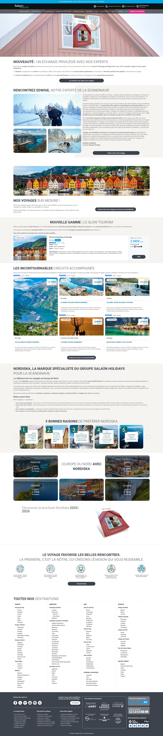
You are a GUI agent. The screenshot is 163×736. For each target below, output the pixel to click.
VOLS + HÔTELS (105, 11)
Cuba (53, 633)
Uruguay (54, 683)
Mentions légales (65, 723)
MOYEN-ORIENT (123, 661)
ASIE (85, 604)
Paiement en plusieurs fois (45, 725)
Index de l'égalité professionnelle (70, 722)
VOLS (96, 11)
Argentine (54, 669)
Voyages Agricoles (19, 725)
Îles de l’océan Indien (124, 648)
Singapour (89, 622)
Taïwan (88, 653)
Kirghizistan (89, 664)
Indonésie (89, 614)
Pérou (53, 681)
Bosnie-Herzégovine (23, 675)
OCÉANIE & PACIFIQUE (91, 672)
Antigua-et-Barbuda (57, 623)
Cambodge (89, 612)
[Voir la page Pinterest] (25, 703)
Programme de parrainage (45, 716)
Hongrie (19, 631)
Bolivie (54, 671)
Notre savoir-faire (21, 397)
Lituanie (19, 668)
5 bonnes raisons (82, 421)
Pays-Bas (20, 655)
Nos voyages (36, 200)
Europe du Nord (20, 640)
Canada (54, 610)
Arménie (88, 658)
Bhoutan (88, 631)
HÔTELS (114, 11)
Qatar (122, 674)
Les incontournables (53, 268)
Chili (53, 675)
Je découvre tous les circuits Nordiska (81, 358)
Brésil (53, 673)
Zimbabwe (124, 627)
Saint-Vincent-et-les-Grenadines (61, 662)
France (19, 614)
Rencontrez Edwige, (61, 90)
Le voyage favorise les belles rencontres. (81, 557)
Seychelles (124, 657)
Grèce (19, 616)
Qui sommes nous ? (19, 714)
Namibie (123, 625)
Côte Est (55, 614)
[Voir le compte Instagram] (35, 703)
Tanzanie (123, 636)
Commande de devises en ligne (46, 723)
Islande (19, 651)
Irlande (19, 648)
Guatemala (55, 643)
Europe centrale (20, 625)
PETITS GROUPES (36, 11)
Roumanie (20, 683)
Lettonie (19, 666)
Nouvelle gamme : (81, 222)
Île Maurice (124, 651)
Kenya (122, 632)
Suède (19, 659)
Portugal (19, 622)
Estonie (19, 664)
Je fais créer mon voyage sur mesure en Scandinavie (115, 209)
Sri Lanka (89, 639)
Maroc (122, 612)
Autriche (19, 629)
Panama (54, 654)
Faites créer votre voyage (116, 153)
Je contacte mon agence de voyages (81, 81)
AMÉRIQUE (52, 604)
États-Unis (55, 612)
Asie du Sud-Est (88, 607)
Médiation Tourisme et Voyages (46, 722)
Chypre (19, 610)
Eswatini (123, 621)
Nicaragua (55, 652)
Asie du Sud (87, 629)
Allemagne (20, 627)
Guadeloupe (55, 641)
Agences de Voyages (20, 720)
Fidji (87, 677)
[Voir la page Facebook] (15, 703)
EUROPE (17, 604)
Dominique (55, 635)
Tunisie (123, 614)
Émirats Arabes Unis (127, 666)
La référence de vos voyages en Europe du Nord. (36, 378)
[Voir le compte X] (20, 703)
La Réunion (124, 653)
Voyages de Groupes (20, 722)
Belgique (20, 642)
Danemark (20, 644)
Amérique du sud (54, 666)
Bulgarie (19, 677)
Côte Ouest (56, 616)
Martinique (55, 650)
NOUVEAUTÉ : (60, 62)
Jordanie (123, 670)
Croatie (19, 679)
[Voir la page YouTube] (30, 703)
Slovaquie (20, 637)
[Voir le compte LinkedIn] (40, 703)
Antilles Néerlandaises (58, 625)
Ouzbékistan (90, 666)
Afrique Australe (123, 616)
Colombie (54, 677)
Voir (138, 257)
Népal (88, 637)
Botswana (124, 619)
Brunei (88, 610)
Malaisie (88, 618)
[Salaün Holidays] (22, 6)
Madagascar (124, 655)
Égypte (123, 610)
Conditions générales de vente (69, 714)
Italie (18, 618)
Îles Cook (89, 679)
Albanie (19, 673)
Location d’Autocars (19, 723)
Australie (88, 675)
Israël (122, 668)
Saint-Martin (55, 660)
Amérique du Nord (55, 607)
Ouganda (123, 634)
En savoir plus (81, 584)
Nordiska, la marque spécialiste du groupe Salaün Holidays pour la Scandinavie (35, 55)
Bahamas (55, 627)
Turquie (123, 676)
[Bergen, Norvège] (81, 181)
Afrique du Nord (123, 607)
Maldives (89, 635)
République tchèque (23, 635)
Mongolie (89, 651)
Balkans (17, 670)
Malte (19, 620)
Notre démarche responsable (22, 718)
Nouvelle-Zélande (91, 683)
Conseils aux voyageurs (44, 720)
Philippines (89, 620)
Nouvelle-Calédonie (92, 681)
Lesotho (123, 623)
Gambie (123, 643)
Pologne (19, 633)
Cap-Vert (123, 641)
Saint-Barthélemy (57, 658)
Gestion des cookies (66, 725)
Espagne (20, 612)
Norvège (19, 653)
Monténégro (21, 681)
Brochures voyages (43, 714)
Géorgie (88, 660)
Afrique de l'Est (122, 630)
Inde (87, 633)
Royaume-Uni (21, 657)
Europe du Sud (19, 607)
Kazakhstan (89, 662)
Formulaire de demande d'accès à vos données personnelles (70, 719)
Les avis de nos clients (20, 716)
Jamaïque (55, 647)
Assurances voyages (43, 718)
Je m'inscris (75, 703)
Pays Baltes (18, 661)
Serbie (19, 685)
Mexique (54, 618)
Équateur (54, 679)
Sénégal (123, 645)
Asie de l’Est (87, 642)
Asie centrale (88, 655)
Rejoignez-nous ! (18, 727)
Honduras (55, 645)
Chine (88, 644)
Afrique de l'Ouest (123, 639)
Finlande (20, 646)
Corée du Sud (90, 646)
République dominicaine (59, 656)
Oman (122, 672)
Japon (88, 648)
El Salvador (55, 637)
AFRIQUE (121, 604)
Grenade (54, 639)
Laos (87, 616)
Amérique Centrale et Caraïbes (58, 621)
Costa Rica (55, 631)
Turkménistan (90, 668)
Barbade (54, 629)
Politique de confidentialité (68, 716)
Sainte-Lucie (55, 664)
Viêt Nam (89, 626)
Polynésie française (92, 685)
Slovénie (19, 687)
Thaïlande (89, 624)
